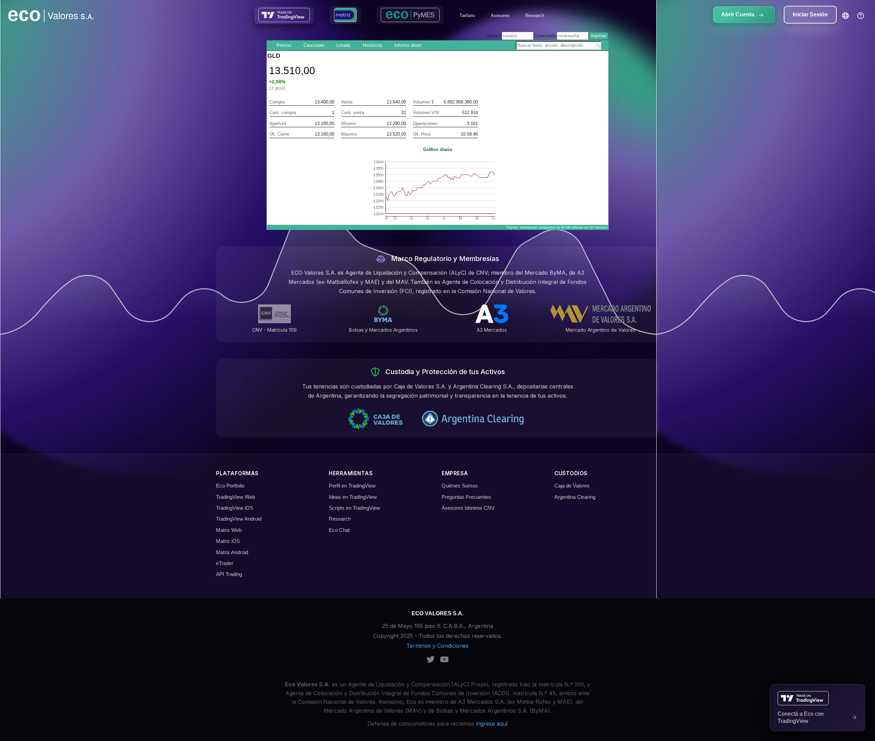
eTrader (224, 563)
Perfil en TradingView (352, 486)
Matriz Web (229, 530)
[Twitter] (431, 659)
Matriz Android (232, 552)
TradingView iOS (234, 508)
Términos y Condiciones (437, 645)
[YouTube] (444, 659)
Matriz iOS (228, 541)
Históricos (372, 45)
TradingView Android (238, 519)
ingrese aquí (492, 723)
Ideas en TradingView (353, 497)
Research (534, 15)
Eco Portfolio (230, 486)
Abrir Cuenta (738, 14)
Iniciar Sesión (810, 14)
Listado (343, 45)
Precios (284, 45)
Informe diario (407, 45)
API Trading (229, 574)
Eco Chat (339, 530)
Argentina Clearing (574, 497)
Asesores (500, 15)
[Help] (860, 16)
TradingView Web (235, 497)
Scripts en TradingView (354, 508)
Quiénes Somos (460, 486)
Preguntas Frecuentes (466, 497)
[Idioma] (845, 15)
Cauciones (314, 45)
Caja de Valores (572, 486)
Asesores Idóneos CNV (468, 508)
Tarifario (467, 15)
